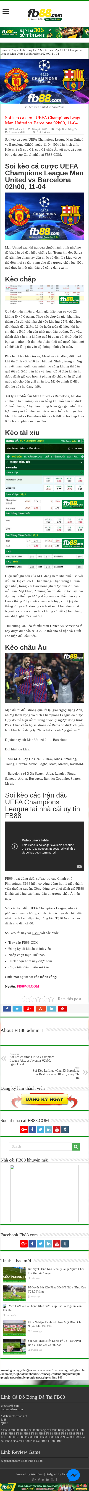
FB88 (80, 1430)
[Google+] (24, 1129)
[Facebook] (32, 1129)
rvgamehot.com (10, 1460)
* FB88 (5, 1430)
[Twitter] (40, 1129)
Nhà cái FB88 (71, 1437)
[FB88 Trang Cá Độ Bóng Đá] (44, 12)
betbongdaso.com (12, 1409)
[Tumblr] (65, 1129)
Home (4, 50)
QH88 (4, 1423)
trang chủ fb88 (48, 1430)
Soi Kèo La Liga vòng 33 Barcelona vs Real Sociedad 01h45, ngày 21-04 (56, 1073)
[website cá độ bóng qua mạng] (44, 32)
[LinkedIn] (48, 1129)
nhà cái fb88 (31, 1430)
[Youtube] (56, 1129)
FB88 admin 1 (16, 129)
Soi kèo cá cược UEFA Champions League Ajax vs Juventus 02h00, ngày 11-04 (32, 1059)
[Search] (76, 1147)
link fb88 (6, 1437)
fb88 (4, 1419)
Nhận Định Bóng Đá (24, 50)
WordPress (37, 1474)
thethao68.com (10, 1405)
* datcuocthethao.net (14, 1416)
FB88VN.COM (28, 986)
